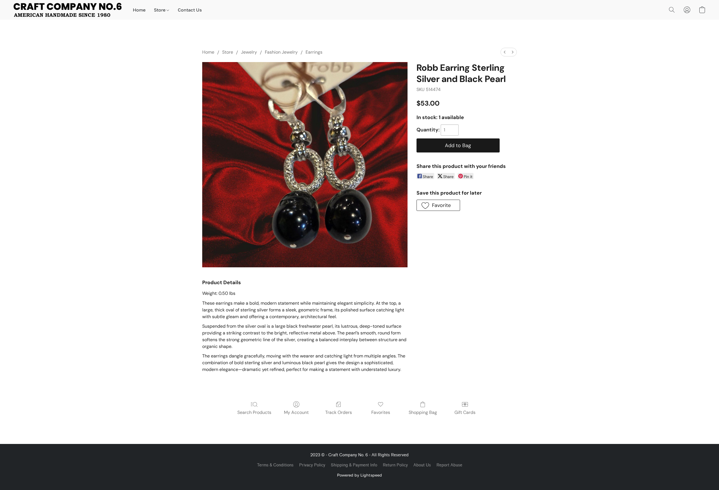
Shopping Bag (423, 412)
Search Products (254, 412)
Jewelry (249, 52)
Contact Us (190, 10)
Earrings (314, 52)
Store (160, 10)
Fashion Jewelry (281, 52)
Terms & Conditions (275, 465)
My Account (296, 412)
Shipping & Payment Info (354, 465)
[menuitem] (505, 52)
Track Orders (338, 412)
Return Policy (395, 465)
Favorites (380, 412)
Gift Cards (464, 412)
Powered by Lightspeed (359, 475)
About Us (422, 465)
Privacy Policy (312, 465)
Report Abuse (449, 465)
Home (139, 10)
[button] (67, 10)
